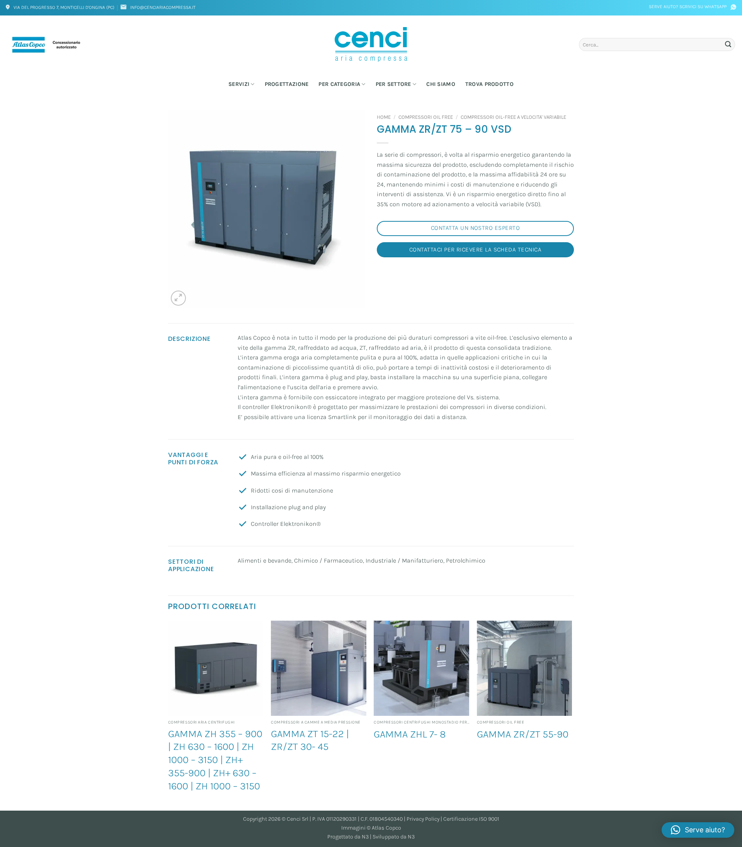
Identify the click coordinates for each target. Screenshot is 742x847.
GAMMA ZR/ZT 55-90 (522, 734)
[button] (178, 298)
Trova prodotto (489, 84)
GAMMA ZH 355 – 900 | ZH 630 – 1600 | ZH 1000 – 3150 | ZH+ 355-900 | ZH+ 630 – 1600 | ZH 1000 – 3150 (215, 760)
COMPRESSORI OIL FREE (425, 117)
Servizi (238, 84)
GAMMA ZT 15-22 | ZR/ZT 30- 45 (310, 740)
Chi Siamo (440, 84)
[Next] (571, 715)
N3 (365, 836)
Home (384, 117)
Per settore (393, 84)
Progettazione (287, 84)
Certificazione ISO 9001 (471, 819)
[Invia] (728, 44)
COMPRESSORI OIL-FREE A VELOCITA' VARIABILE (513, 117)
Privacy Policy (423, 819)
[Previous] (168, 715)
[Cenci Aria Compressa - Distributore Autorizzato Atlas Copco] (371, 44)
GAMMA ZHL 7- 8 (410, 734)
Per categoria (339, 84)
